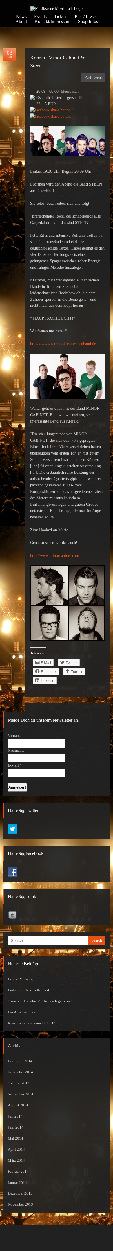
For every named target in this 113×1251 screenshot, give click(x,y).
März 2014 (16, 1161)
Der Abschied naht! (23, 1012)
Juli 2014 (15, 1116)
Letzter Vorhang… (22, 979)
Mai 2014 (15, 1138)
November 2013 (20, 1204)
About (21, 21)
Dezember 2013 (20, 1193)
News (21, 16)
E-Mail (15, 765)
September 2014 (20, 1094)
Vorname (14, 736)
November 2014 (20, 1072)
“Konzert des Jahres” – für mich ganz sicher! (42, 1001)
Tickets (60, 16)
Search (97, 940)
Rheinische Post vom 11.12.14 (32, 1023)
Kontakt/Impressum (52, 21)
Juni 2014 (15, 1127)
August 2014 (18, 1105)
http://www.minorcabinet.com (54, 555)
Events (40, 16)
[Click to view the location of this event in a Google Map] (32, 98)
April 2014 (16, 1149)
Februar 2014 (18, 1172)
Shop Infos (88, 21)
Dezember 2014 (20, 1061)
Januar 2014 (17, 1183)
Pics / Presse (86, 16)
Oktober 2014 (19, 1083)
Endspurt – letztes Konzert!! (30, 990)
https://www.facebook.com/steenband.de (63, 344)
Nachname (16, 751)
